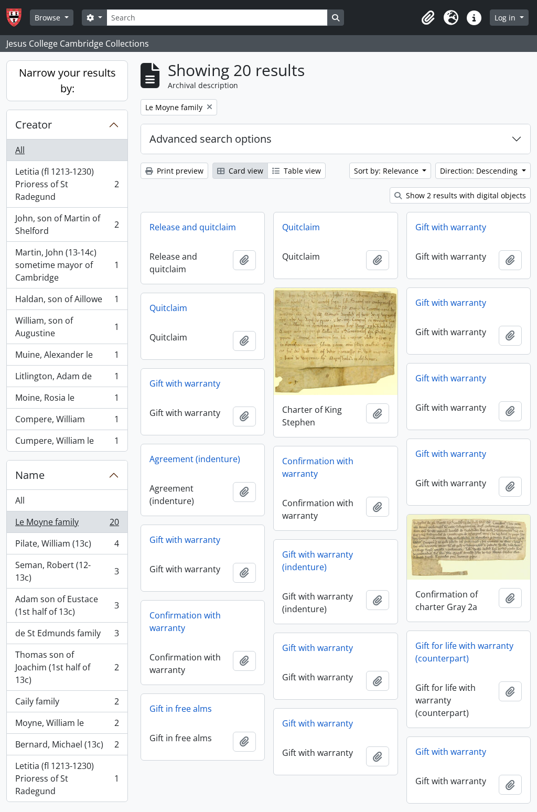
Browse (48, 18)
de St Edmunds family (67, 635)
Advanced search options (210, 139)
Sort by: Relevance (387, 171)
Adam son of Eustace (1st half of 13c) (67, 605)
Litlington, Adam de (67, 378)
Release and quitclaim (192, 227)
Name (30, 475)
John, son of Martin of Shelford (67, 224)
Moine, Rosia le (67, 400)
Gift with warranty (450, 227)
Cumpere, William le (67, 443)
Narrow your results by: (67, 80)
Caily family (67, 704)
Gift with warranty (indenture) (317, 561)
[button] (427, 17)
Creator (33, 124)
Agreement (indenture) (194, 459)
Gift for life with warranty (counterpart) (464, 652)
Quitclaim (301, 227)
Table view (301, 171)
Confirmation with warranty (317, 467)
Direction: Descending (480, 171)
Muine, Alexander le (67, 357)
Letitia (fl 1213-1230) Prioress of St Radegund (67, 184)
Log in (506, 18)
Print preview (179, 171)
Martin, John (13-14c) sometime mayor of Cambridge (67, 265)
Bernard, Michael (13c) (67, 747)
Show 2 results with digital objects (465, 195)
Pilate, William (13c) (67, 546)
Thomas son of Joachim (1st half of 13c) (67, 667)
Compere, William (67, 421)
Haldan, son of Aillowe (67, 301)
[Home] (18, 17)
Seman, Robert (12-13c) (67, 571)
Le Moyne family (67, 524)
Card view (245, 171)
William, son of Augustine (67, 327)
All (20, 150)
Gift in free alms (180, 708)
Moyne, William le (67, 725)
